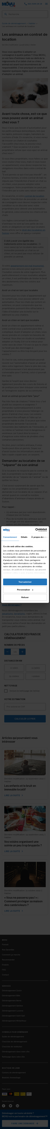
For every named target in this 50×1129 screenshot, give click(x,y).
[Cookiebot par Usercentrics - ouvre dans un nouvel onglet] (35, 530)
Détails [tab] (24, 537)
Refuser (25, 597)
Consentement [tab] (10, 537)
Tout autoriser (25, 582)
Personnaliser (23, 590)
